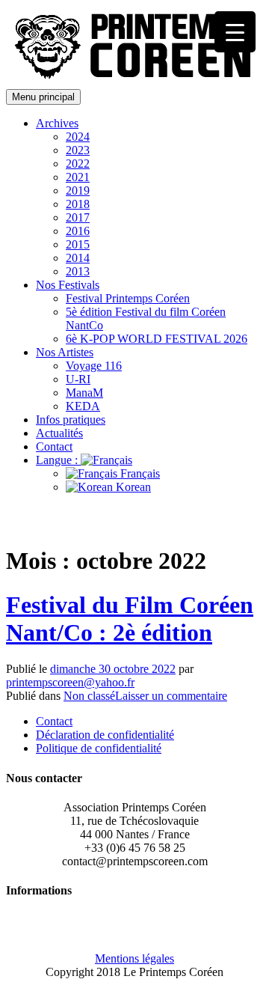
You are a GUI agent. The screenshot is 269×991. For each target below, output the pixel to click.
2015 (78, 244)
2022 (78, 163)
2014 (78, 257)
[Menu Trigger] (235, 31)
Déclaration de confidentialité (105, 734)
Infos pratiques (70, 419)
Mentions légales (134, 958)
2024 (78, 136)
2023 (78, 150)
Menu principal (43, 97)
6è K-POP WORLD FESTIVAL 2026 (156, 338)
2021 (78, 177)
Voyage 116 (94, 365)
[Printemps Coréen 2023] (137, 82)
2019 (78, 190)
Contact (54, 446)
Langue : (58, 460)
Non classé (89, 695)
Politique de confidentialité (98, 748)
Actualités (59, 433)
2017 (78, 217)
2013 (78, 271)
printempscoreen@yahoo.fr (70, 682)
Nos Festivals (67, 284)
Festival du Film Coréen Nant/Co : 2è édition (129, 618)
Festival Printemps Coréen (128, 298)
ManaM (84, 392)
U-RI (78, 379)
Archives (57, 123)
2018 (78, 204)
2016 (78, 231)
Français (138, 473)
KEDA (83, 406)
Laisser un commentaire (171, 695)
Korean (132, 487)
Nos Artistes (64, 352)
